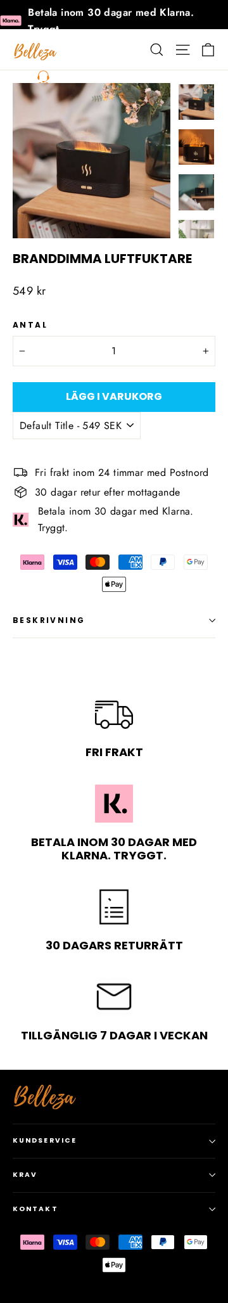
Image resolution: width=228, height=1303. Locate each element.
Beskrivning (49, 620)
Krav (25, 1174)
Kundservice (45, 1140)
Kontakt (35, 1209)
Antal (30, 325)
